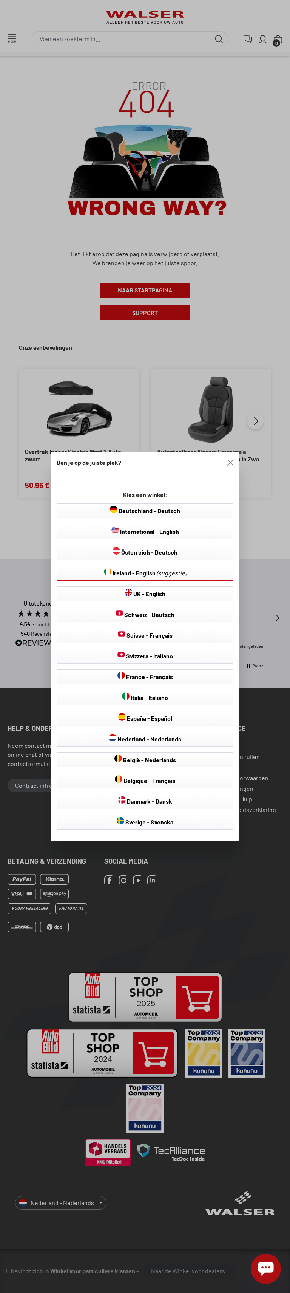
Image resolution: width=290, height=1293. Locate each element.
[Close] (230, 463)
